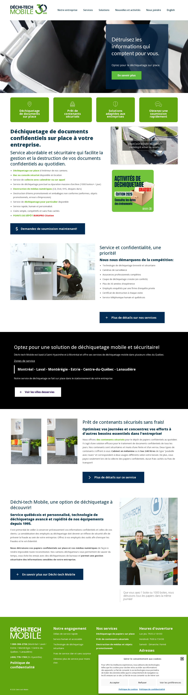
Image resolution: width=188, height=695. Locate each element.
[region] (94, 56)
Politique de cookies (128, 689)
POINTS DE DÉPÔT (23, 215)
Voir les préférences (170, 682)
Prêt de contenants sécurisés (112, 639)
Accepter (114, 682)
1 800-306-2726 (18, 644)
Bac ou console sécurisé (26, 175)
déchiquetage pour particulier (41, 201)
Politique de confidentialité (152, 689)
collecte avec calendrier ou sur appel (44, 179)
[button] (182, 658)
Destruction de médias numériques (32, 188)
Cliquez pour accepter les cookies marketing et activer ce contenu (144, 145)
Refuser (142, 682)
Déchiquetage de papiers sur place (115, 633)
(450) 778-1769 (18, 657)
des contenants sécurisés (110, 439)
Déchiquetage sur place (26, 170)
